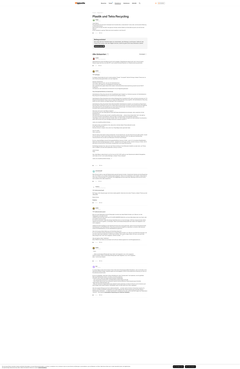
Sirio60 (97, 58)
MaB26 (97, 71)
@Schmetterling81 (99, 190)
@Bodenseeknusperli (100, 211)
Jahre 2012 (95, 194)
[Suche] (139, 3)
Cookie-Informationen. (42, 367)
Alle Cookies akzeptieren (190, 366)
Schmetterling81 (99, 170)
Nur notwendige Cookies (178, 366)
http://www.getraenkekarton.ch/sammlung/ (102, 91)
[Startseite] (80, 3)
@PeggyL (97, 74)
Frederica (97, 186)
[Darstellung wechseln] (156, 3)
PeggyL (97, 19)
